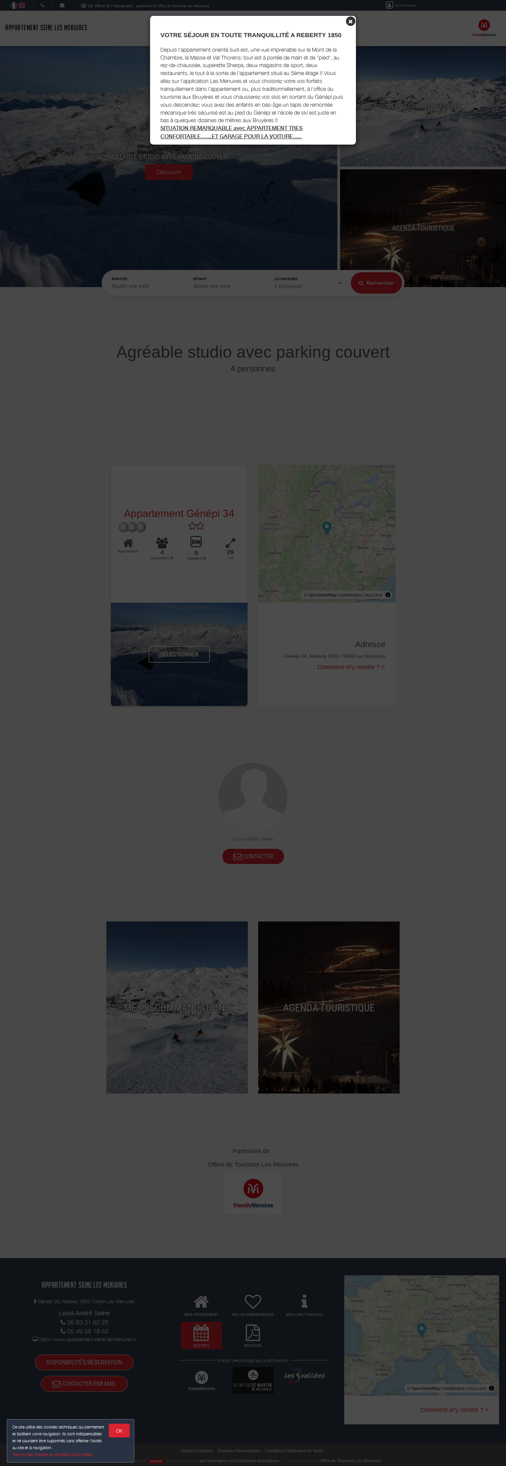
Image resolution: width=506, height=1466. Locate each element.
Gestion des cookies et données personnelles (52, 1454)
